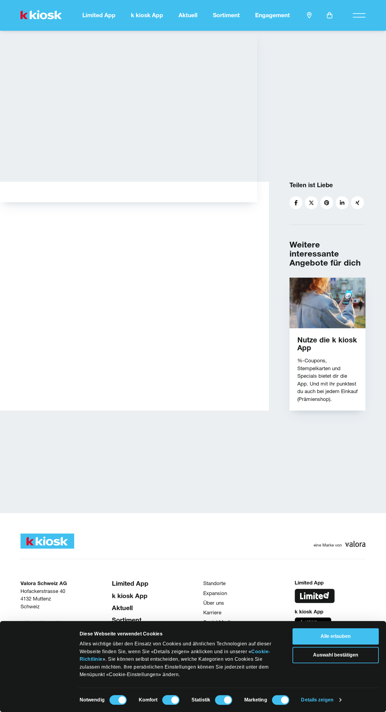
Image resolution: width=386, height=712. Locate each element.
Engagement (272, 15)
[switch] (170, 700)
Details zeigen (317, 699)
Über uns (213, 602)
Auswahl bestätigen (335, 654)
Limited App (98, 15)
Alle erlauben (336, 636)
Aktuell (188, 15)
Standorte (214, 583)
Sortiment (226, 15)
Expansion (215, 593)
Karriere (212, 612)
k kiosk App (147, 15)
